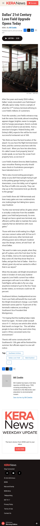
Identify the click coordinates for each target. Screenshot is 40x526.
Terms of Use (8, 509)
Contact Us (7, 513)
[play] (3, 523)
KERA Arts (7, 491)
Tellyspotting (8, 495)
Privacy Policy (8, 504)
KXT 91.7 (7, 500)
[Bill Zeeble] (6, 381)
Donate (33, 3)
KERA (6, 482)
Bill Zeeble (13, 28)
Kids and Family (9, 486)
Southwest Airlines (15, 353)
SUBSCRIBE (20, 449)
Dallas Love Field (14, 358)
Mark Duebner (30, 358)
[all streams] (37, 523)
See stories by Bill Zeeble (22, 397)
